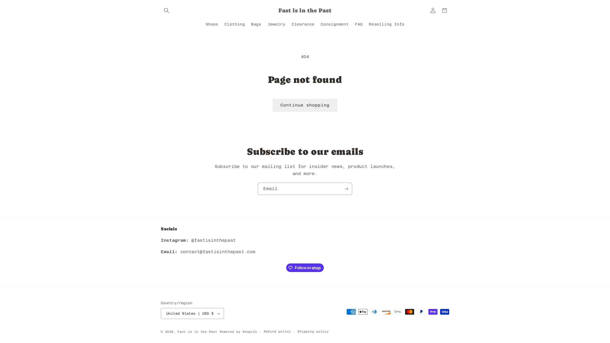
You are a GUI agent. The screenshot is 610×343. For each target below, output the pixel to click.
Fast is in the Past (197, 331)
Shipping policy (313, 331)
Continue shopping (305, 105)
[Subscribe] (346, 189)
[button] (166, 10)
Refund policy (277, 331)
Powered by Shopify (238, 331)
